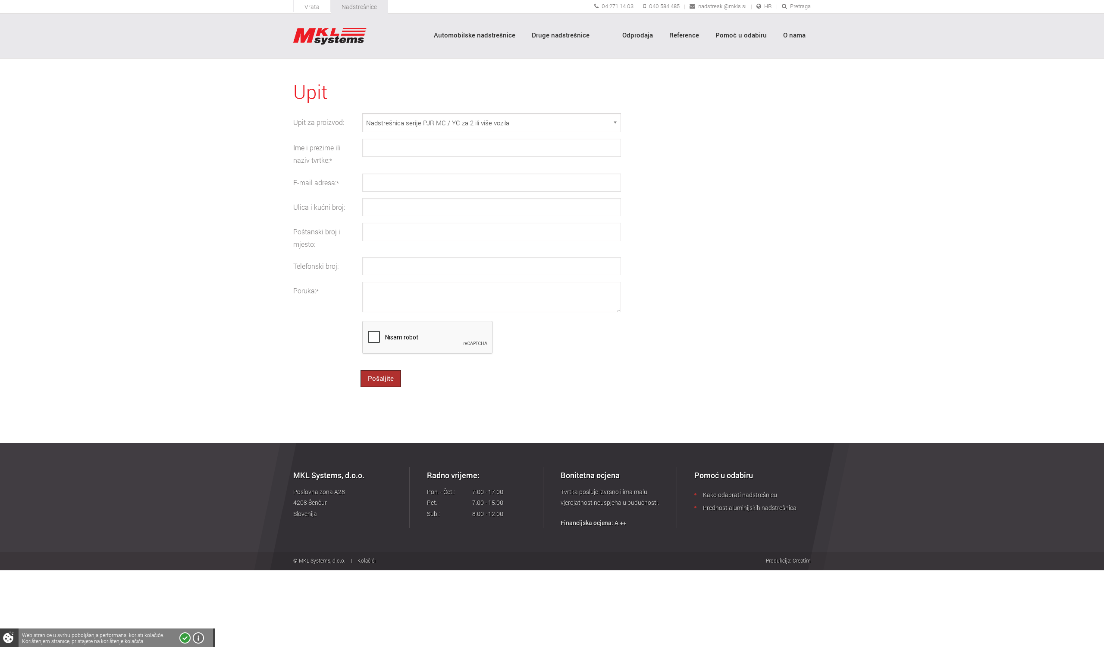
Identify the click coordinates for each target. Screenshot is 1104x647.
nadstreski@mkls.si (722, 6)
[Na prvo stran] (330, 36)
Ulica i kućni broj (319, 207)
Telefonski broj (316, 266)
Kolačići (367, 560)
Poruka (306, 291)
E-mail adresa (316, 182)
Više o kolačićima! (198, 638)
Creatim (802, 560)
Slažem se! (185, 638)
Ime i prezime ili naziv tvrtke (317, 154)
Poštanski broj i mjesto (316, 238)
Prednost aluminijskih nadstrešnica (750, 508)
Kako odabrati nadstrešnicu (740, 495)
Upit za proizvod (318, 122)
